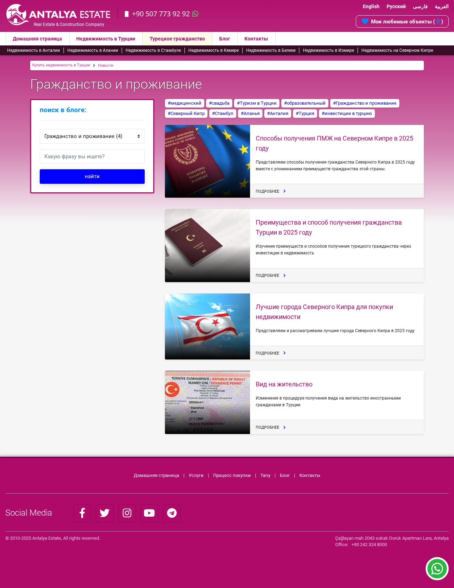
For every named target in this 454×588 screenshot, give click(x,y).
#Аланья (250, 113)
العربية (442, 6)
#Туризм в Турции (257, 103)
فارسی (420, 6)
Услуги (196, 475)
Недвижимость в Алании (92, 50)
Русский (396, 6)
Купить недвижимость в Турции (61, 65)
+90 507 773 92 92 (161, 13)
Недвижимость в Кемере (213, 50)
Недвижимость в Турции (105, 39)
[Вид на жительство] (207, 402)
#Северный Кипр (186, 113)
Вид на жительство (284, 384)
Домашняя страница (37, 39)
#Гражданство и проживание (365, 103)
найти (92, 176)
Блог (224, 39)
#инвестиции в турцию (347, 113)
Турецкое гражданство (177, 39)
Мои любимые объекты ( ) (407, 21)
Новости (105, 65)
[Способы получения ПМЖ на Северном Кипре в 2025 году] (207, 161)
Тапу (265, 475)
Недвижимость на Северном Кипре (397, 50)
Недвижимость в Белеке (270, 50)
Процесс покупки (232, 475)
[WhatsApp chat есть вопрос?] (437, 572)
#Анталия (277, 113)
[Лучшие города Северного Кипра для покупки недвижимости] (207, 326)
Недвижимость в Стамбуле (153, 50)
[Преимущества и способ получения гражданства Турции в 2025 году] (207, 245)
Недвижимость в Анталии (33, 50)
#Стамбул (222, 113)
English (371, 6)
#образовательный (305, 103)
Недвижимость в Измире (328, 50)
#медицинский (184, 103)
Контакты (256, 39)
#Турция (305, 113)
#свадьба (219, 103)
